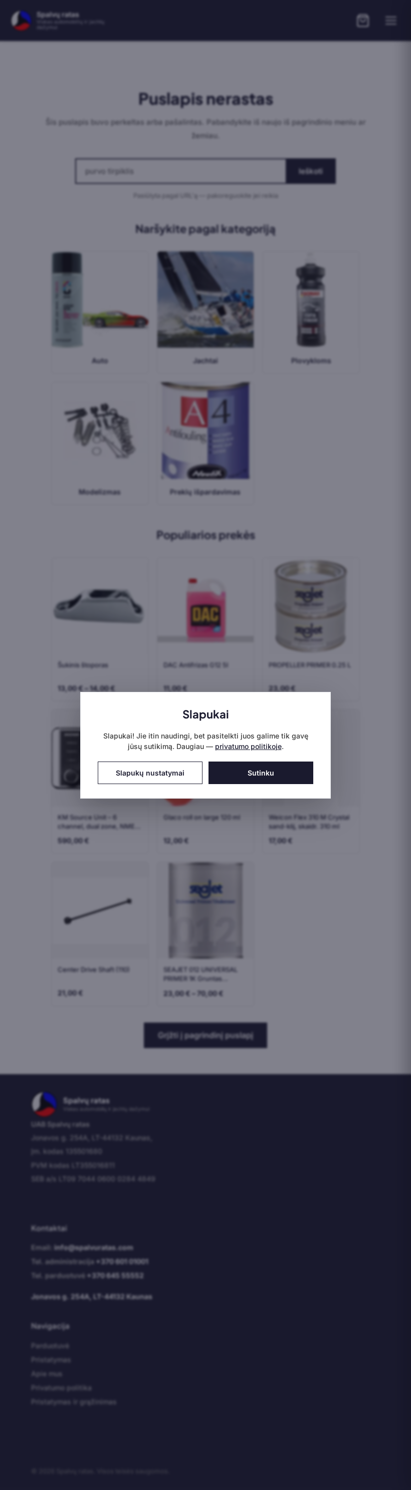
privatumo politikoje (248, 746)
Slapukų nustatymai (150, 773)
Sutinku (261, 773)
